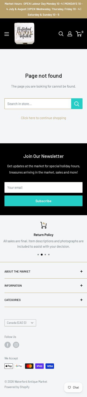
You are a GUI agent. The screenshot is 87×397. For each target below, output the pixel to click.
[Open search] (61, 33)
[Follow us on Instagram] (16, 345)
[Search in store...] (77, 103)
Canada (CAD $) (16, 322)
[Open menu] (6, 34)
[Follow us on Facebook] (7, 345)
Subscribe (43, 201)
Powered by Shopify (16, 387)
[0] (79, 33)
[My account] (70, 33)
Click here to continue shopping (43, 118)
